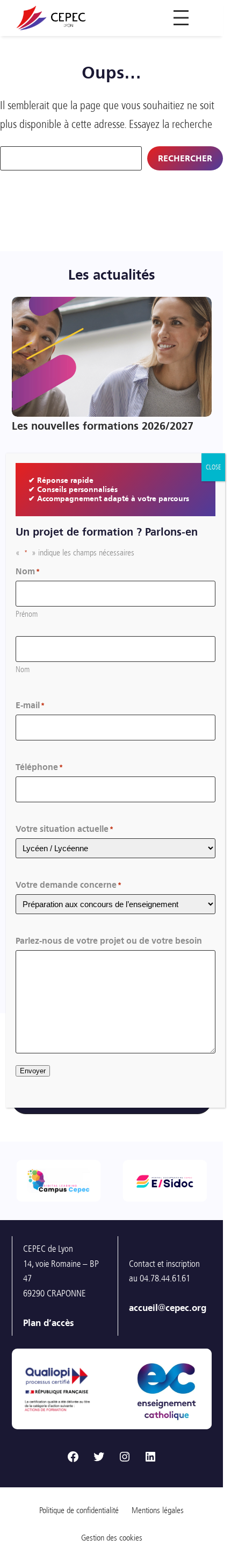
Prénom (27, 614)
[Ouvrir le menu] (181, 18)
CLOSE (213, 467)
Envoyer (33, 1071)
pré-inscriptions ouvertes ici (137, 1385)
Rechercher (185, 158)
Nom (23, 669)
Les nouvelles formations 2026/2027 (102, 425)
